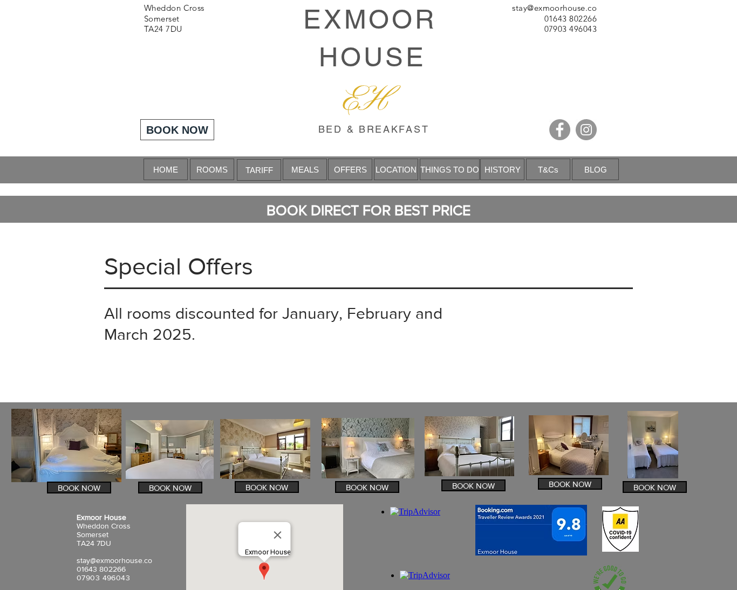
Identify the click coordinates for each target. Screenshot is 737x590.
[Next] (677, 170)
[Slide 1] (368, 156)
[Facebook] (559, 129)
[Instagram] (586, 129)
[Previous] (60, 170)
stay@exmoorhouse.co (554, 8)
